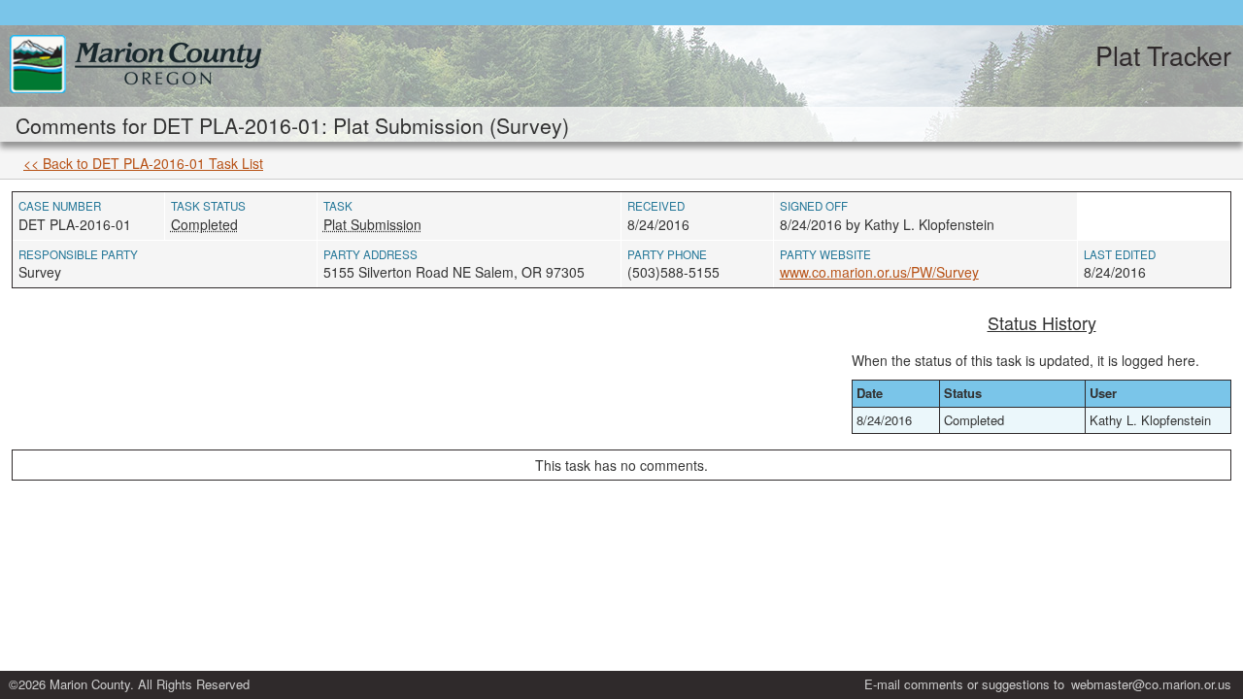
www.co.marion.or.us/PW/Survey (879, 272)
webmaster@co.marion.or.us (1151, 684)
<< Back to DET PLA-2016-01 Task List (143, 163)
